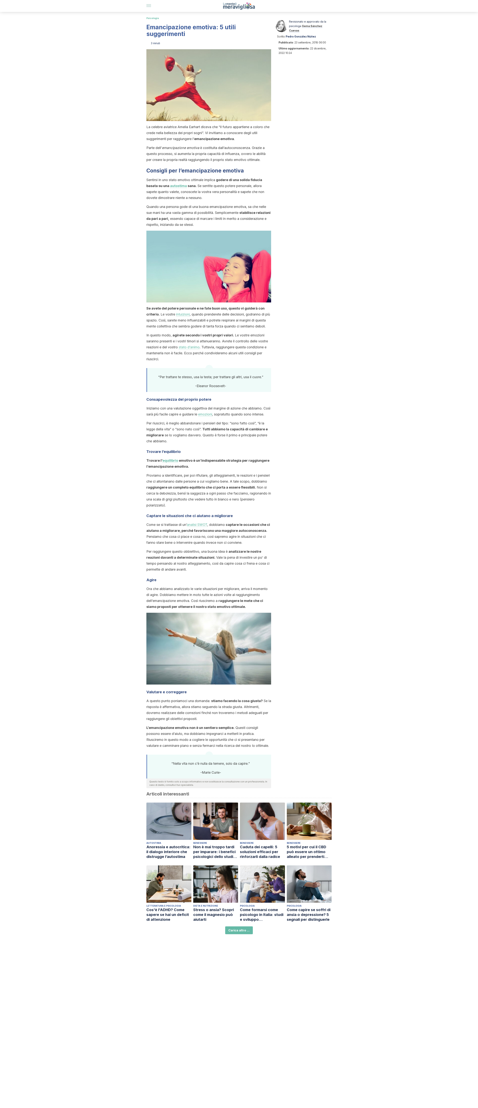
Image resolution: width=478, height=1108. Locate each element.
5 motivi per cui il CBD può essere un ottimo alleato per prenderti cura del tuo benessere (308, 852)
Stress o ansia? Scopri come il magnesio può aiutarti (213, 915)
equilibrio (170, 460)
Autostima (153, 843)
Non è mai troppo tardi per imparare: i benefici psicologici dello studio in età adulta (214, 852)
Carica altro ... (239, 930)
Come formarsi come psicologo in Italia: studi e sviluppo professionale (261, 915)
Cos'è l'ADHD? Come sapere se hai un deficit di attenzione (167, 915)
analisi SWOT (197, 525)
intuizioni (183, 314)
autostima (178, 186)
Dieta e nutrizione (205, 905)
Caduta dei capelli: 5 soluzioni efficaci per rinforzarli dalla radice (260, 852)
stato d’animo (189, 347)
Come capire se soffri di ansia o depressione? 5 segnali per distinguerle (308, 915)
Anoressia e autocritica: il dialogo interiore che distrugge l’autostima (168, 852)
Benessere (200, 843)
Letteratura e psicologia (163, 905)
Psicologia (152, 18)
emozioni (205, 414)
